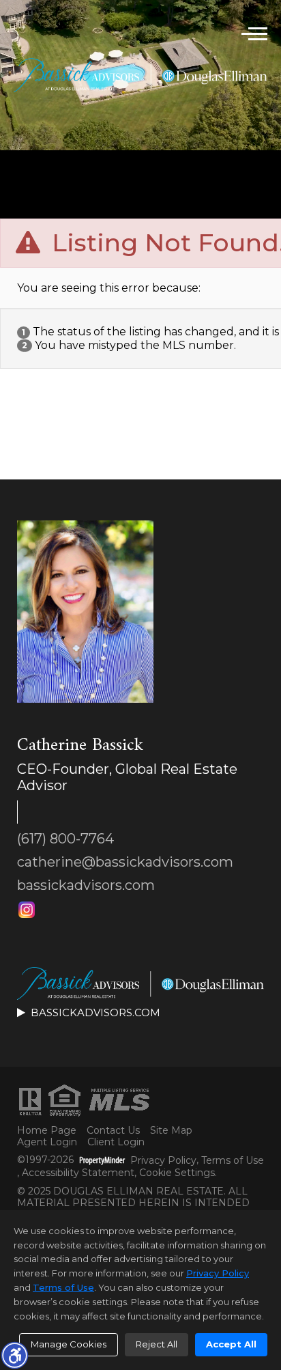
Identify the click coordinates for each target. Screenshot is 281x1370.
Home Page (46, 1130)
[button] (14, 1355)
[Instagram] (26, 909)
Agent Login (47, 1142)
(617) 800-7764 (65, 838)
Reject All (156, 1344)
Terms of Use (232, 1160)
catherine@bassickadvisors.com (125, 862)
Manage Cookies (68, 1344)
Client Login (116, 1142)
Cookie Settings (177, 1173)
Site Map (171, 1130)
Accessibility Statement (78, 1173)
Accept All (231, 1344)
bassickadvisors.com (86, 885)
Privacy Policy (163, 1160)
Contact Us (113, 1130)
